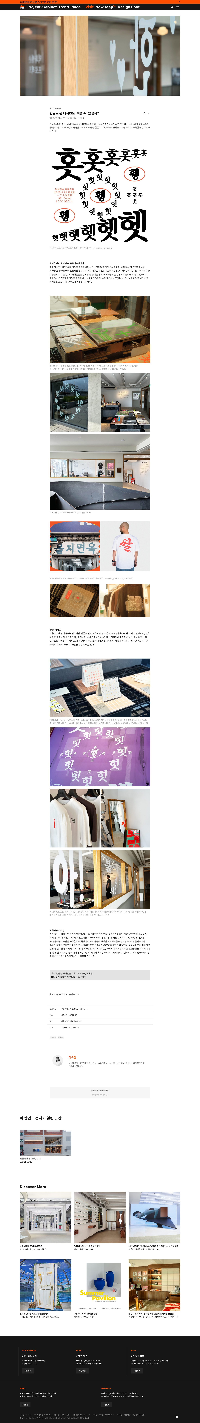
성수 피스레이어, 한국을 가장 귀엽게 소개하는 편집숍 (151, 1313)
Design (53, 1037)
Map (110, 7)
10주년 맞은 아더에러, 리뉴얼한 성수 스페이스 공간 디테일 (154, 1245)
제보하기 (82, 1371)
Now (99, 7)
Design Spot (129, 7)
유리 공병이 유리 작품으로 (31, 1245)
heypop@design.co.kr (106, 1415)
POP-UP (60, 1037)
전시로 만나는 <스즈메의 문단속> (34, 1313)
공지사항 (119, 1415)
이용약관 (127, 1415)
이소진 (72, 1057)
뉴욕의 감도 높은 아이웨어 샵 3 (87, 1245)
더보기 (25, 1404)
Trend (64, 7)
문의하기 (28, 1371)
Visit (89, 7)
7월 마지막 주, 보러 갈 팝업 (85, 1313)
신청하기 (136, 1371)
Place (75, 7)
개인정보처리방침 (138, 1415)
